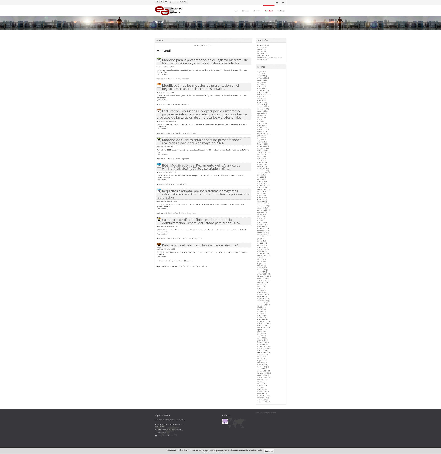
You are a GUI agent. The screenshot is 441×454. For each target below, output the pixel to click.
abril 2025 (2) (261, 84)
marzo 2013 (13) (262, 340)
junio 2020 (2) (261, 175)
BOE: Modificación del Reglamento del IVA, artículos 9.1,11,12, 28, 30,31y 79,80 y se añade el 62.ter (201, 167)
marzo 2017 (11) (262, 247)
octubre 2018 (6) (262, 208)
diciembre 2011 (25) (263, 371)
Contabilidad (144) (263, 45)
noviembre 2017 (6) (263, 231)
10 (194, 266)
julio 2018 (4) (261, 214)
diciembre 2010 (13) (263, 396)
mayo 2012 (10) (262, 361)
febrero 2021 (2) (262, 165)
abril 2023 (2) (261, 121)
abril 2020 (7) (261, 179)
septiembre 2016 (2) (263, 255)
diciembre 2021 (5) (263, 146)
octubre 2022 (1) (262, 132)
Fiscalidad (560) (262, 47)
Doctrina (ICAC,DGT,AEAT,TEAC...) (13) (269, 58)
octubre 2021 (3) (262, 150)
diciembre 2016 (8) (263, 253)
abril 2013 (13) (262, 338)
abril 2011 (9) (261, 387)
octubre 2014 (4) (262, 303)
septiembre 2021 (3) (263, 152)
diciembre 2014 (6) (263, 299)
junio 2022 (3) (261, 138)
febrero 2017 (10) (263, 249)
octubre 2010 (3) (262, 400)
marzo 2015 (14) (262, 293)
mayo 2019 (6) (261, 196)
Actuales (197, 45)
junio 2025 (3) (261, 82)
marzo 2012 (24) (262, 365)
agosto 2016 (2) (262, 257)
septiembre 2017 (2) (263, 235)
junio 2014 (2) (261, 309)
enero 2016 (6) (262, 272)
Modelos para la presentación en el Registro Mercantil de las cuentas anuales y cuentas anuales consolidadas (205, 61)
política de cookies (220, 452)
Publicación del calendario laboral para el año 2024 (200, 245)
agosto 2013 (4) (262, 330)
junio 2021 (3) (261, 156)
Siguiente (198, 266)
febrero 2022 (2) (262, 144)
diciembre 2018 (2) (263, 204)
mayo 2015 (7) (261, 288)
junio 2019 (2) (261, 194)
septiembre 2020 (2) (263, 173)
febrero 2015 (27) (263, 295)
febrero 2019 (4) (262, 200)
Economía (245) (262, 60)
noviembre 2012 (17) (264, 348)
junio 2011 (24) (262, 383)
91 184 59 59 (181, 2)
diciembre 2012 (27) (263, 346)
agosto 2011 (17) (262, 379)
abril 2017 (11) (262, 245)
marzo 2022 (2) (262, 142)
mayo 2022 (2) (261, 140)
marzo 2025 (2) (262, 86)
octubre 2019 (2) (262, 187)
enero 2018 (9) (262, 227)
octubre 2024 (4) (262, 92)
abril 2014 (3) (261, 313)
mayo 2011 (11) (262, 385)
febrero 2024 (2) (262, 103)
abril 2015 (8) (261, 290)
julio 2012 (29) (261, 356)
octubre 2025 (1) (262, 80)
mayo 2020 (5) (261, 177)
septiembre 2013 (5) (263, 328)
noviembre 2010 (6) (263, 398)
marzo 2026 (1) (262, 74)
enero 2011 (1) (262, 394)
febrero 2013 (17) (263, 342)
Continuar (269, 451)
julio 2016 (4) (261, 260)
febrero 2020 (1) (262, 183)
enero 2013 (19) (262, 344)
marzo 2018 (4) (262, 222)
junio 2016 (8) (261, 262)
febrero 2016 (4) (262, 270)
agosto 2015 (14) (262, 282)
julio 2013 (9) (261, 332)
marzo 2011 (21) (262, 390)
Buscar (211, 45)
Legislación (185, 79)
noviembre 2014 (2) (263, 301)
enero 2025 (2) (262, 88)
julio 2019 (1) (261, 191)
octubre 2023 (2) (262, 111)
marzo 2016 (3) (262, 268)
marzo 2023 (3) (262, 123)
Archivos (204, 45)
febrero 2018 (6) (262, 224)
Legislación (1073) (263, 53)
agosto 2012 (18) (262, 354)
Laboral (184, 239)
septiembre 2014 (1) (263, 305)
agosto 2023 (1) (262, 113)
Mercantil (178, 79)
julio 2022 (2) (261, 136)
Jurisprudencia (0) (263, 56)
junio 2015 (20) (262, 286)
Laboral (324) (261, 49)
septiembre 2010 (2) (263, 402)
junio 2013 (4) (261, 334)
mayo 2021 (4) (261, 158)
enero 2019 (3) (262, 202)
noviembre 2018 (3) (263, 206)
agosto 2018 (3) (262, 212)
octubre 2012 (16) (263, 350)
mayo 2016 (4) (261, 264)
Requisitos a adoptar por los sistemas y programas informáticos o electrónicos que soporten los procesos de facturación (203, 194)
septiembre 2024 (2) (263, 94)
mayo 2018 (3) (261, 218)
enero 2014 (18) (262, 319)
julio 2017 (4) (261, 239)
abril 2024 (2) (261, 99)
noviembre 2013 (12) (264, 323)
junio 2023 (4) (261, 117)
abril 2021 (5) (261, 160)
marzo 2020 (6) (262, 181)
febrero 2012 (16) (263, 367)
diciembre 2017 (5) (263, 229)
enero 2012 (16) (262, 369)
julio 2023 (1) (261, 115)
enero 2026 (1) (262, 76)
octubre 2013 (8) (262, 326)
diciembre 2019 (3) (263, 185)
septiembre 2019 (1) (263, 189)
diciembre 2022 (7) (263, 127)
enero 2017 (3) (262, 251)
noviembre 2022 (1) (263, 130)
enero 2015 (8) (262, 297)
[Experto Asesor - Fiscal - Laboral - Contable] (169, 10)
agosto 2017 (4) (262, 237)
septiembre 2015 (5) (263, 280)
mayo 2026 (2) (261, 72)
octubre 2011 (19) (263, 375)
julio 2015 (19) (261, 284)
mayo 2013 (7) (261, 336)
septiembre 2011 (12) (264, 377)
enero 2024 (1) (262, 105)
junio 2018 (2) (261, 216)
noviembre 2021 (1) (263, 148)
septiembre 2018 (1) (263, 210)
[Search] (283, 2)
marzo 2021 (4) (262, 163)
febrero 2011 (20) (263, 392)
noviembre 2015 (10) (264, 276)
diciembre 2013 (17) (263, 321)
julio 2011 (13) (261, 381)
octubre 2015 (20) (263, 278)
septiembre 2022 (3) (263, 134)
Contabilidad (170, 79)
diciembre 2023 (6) (263, 107)
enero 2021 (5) (262, 167)
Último (204, 266)
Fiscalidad (178, 133)
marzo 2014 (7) (262, 315)
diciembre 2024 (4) (263, 90)
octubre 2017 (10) (263, 233)
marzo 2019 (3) (262, 198)
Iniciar (277, 2)
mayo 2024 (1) (261, 97)
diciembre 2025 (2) (263, 78)
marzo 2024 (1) (262, 101)
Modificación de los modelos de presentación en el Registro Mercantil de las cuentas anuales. (200, 87)
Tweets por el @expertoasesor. (266, 412)
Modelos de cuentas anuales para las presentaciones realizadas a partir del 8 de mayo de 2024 (201, 141)
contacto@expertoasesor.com (167, 436)
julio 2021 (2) (261, 154)
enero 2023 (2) (262, 125)
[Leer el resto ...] (162, 74)
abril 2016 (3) (261, 266)
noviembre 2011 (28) (264, 373)
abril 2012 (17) (262, 363)
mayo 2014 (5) (261, 311)
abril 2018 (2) (261, 220)
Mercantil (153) (262, 51)
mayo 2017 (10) (262, 243)
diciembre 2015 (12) (263, 274)
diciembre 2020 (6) (263, 169)
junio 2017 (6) (261, 241)
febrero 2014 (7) (262, 317)
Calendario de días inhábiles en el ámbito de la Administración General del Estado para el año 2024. (201, 221)
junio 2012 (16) (262, 359)
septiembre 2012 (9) (263, 352)
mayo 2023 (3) (261, 119)
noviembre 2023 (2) (263, 109)
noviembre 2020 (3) (263, 171)
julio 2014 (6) (261, 307)
